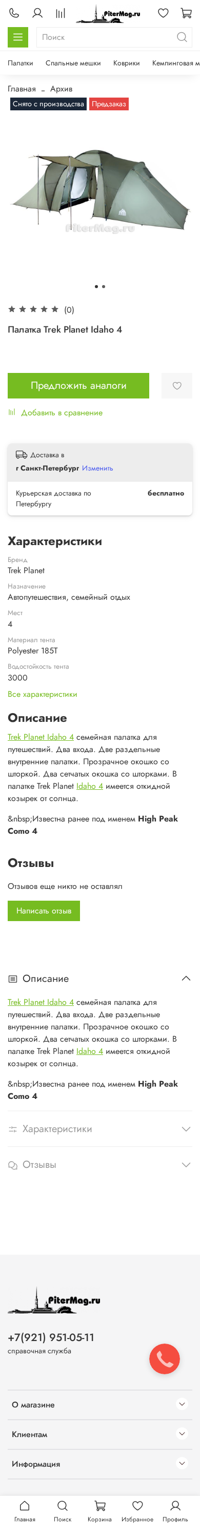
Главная (22, 89)
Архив (61, 89)
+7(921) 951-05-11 (51, 1337)
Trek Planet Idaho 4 (41, 737)
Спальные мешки (73, 63)
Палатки (20, 63)
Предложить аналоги (79, 385)
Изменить (97, 468)
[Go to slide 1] (96, 286)
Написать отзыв (43, 911)
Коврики (126, 63)
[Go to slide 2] (103, 286)
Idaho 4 (89, 786)
